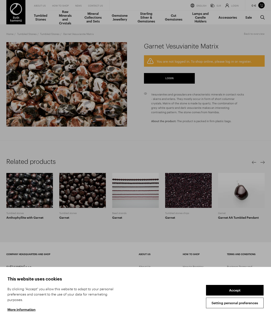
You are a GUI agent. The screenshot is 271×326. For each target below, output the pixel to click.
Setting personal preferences (235, 303)
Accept (235, 290)
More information (21, 309)
